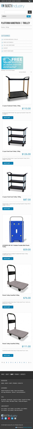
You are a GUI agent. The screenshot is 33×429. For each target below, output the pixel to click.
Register (3, 1)
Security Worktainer (8, 51)
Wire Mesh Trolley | (14, 401)
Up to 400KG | (4, 410)
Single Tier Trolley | (17, 399)
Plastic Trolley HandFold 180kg (10, 295)
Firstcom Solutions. (27, 427)
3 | (12, 362)
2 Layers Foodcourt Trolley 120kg (11, 106)
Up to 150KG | (11, 408)
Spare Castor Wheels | (19, 390)
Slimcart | (14, 392)
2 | (8, 362)
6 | (25, 362)
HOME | (3, 374)
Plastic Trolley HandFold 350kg (10, 343)
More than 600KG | (18, 410)
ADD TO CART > (8, 117)
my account (18, 1)
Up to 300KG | (24, 408)
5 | (21, 362)
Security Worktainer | (20, 392)
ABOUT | (8, 374)
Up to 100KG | (4, 408)
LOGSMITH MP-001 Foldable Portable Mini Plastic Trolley (15, 246)
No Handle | (3, 399)
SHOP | (12, 374)
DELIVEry (9, 1)
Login (6, 1)
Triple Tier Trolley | (5, 401)
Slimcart (5, 48)
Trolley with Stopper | (22, 401)
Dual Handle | (10, 399)
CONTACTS (22, 374)
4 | (17, 362)
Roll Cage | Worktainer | (6, 392)
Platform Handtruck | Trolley (10, 39)
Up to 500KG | (11, 410)
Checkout (14, 1)
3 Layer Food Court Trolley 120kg (11, 151)
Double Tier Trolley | (26, 399)
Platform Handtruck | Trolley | (7, 390)
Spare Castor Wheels (8, 42)
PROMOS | (17, 374)
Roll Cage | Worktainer (8, 45)
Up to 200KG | (17, 408)
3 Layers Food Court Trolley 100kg (11, 197)
